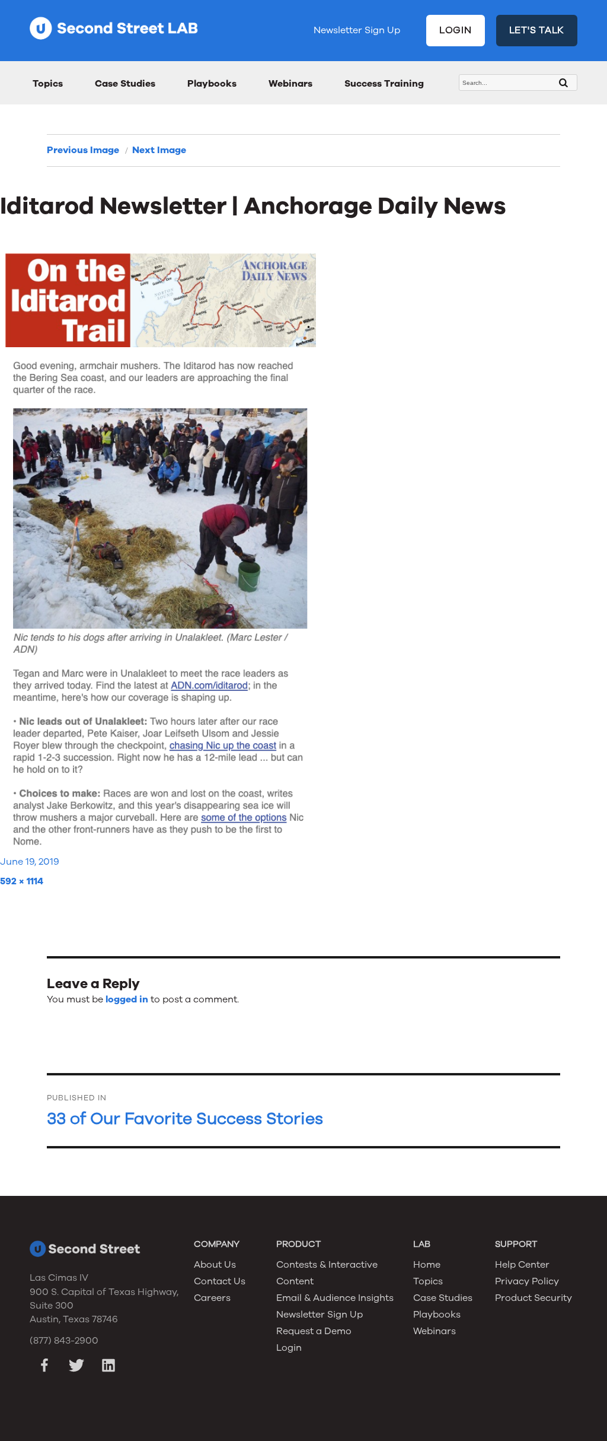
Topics (48, 83)
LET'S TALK (537, 30)
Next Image (159, 150)
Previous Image (83, 150)
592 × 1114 (21, 881)
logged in (127, 999)
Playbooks (212, 83)
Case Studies (125, 83)
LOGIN (455, 30)
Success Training (384, 83)
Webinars (290, 83)
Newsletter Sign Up (357, 30)
